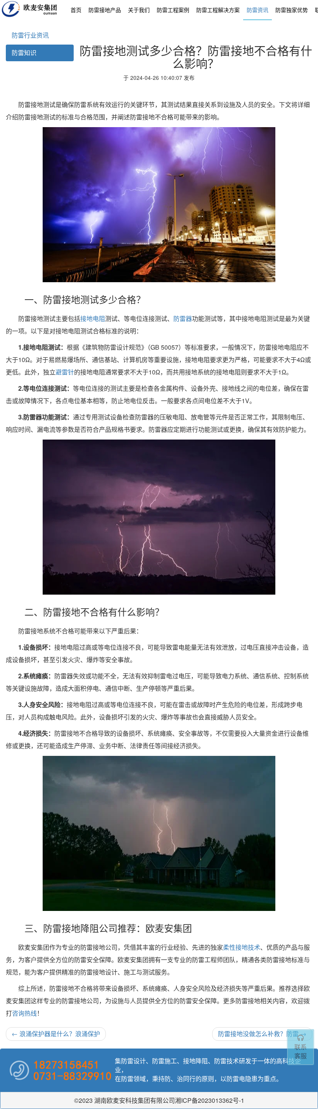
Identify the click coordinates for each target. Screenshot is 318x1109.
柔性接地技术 (241, 947)
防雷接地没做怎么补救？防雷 (262, 1033)
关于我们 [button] (139, 10)
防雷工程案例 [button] (173, 10)
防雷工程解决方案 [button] (218, 10)
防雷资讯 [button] (257, 10)
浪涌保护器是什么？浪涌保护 (56, 1033)
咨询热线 (24, 1013)
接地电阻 (92, 318)
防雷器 (182, 318)
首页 (76, 10)
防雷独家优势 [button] (291, 10)
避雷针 (64, 371)
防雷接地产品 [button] (104, 10)
